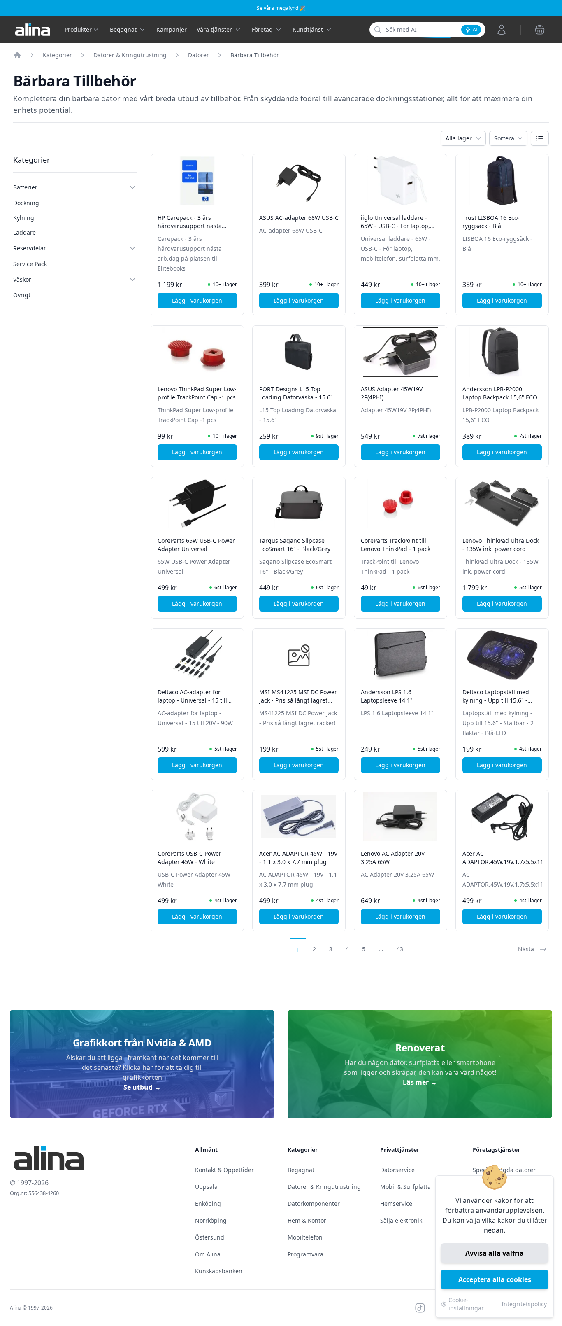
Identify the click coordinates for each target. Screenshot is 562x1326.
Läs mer (420, 1082)
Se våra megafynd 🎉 (281, 8)
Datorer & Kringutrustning (130, 55)
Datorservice (397, 1170)
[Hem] (17, 55)
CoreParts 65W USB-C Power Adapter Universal (196, 545)
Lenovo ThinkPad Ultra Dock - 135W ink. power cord (500, 545)
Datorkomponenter (314, 1203)
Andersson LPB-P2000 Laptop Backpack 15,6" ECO (499, 393)
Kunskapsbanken (218, 1271)
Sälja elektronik (401, 1220)
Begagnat (301, 1170)
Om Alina (208, 1254)
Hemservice (396, 1203)
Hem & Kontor (307, 1220)
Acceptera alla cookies (494, 1279)
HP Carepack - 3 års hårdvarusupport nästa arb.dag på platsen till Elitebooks (190, 230)
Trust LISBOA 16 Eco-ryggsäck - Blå (491, 222)
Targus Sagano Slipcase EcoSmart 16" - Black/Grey (294, 545)
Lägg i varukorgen (204, 302)
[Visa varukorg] (540, 30)
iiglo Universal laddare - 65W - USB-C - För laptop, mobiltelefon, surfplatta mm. (400, 226)
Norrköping (211, 1220)
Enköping (208, 1203)
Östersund (209, 1237)
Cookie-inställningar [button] (466, 1304)
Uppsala (206, 1187)
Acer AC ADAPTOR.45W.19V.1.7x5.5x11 (502, 858)
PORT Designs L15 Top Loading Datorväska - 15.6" (296, 393)
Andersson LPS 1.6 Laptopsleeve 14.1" (387, 696)
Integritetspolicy (524, 1304)
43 (400, 949)
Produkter (78, 29)
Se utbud (142, 1087)
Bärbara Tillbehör (254, 55)
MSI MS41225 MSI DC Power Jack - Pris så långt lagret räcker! (298, 700)
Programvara (305, 1254)
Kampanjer (171, 29)
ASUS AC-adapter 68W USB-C (299, 218)
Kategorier (57, 55)
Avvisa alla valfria (494, 1253)
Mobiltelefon (305, 1237)
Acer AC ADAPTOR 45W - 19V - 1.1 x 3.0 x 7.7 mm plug (298, 858)
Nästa (526, 949)
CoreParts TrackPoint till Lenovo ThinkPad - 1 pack (395, 545)
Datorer (198, 55)
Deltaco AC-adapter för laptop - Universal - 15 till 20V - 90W (192, 700)
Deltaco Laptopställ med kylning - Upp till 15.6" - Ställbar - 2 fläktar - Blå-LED (500, 700)
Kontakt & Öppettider (224, 1170)
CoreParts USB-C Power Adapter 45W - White (189, 858)
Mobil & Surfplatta (405, 1187)
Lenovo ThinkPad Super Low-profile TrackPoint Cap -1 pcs (197, 393)
